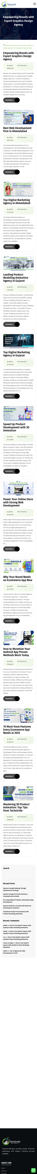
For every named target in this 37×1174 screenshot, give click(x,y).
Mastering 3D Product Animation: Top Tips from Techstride (16, 807)
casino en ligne (8, 943)
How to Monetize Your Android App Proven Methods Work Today (16, 652)
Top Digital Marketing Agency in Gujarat (16, 354)
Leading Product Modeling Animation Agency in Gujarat (15, 278)
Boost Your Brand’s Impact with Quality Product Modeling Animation (16, 945)
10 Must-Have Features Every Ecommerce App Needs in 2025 (17, 729)
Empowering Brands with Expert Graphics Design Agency (18, 56)
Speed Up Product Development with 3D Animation (16, 427)
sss (4, 937)
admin (11, 65)
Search (6, 868)
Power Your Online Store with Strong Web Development (18, 502)
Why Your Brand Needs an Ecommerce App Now (17, 578)
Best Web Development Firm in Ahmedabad (17, 129)
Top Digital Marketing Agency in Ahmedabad (16, 201)
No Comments (22, 65)
